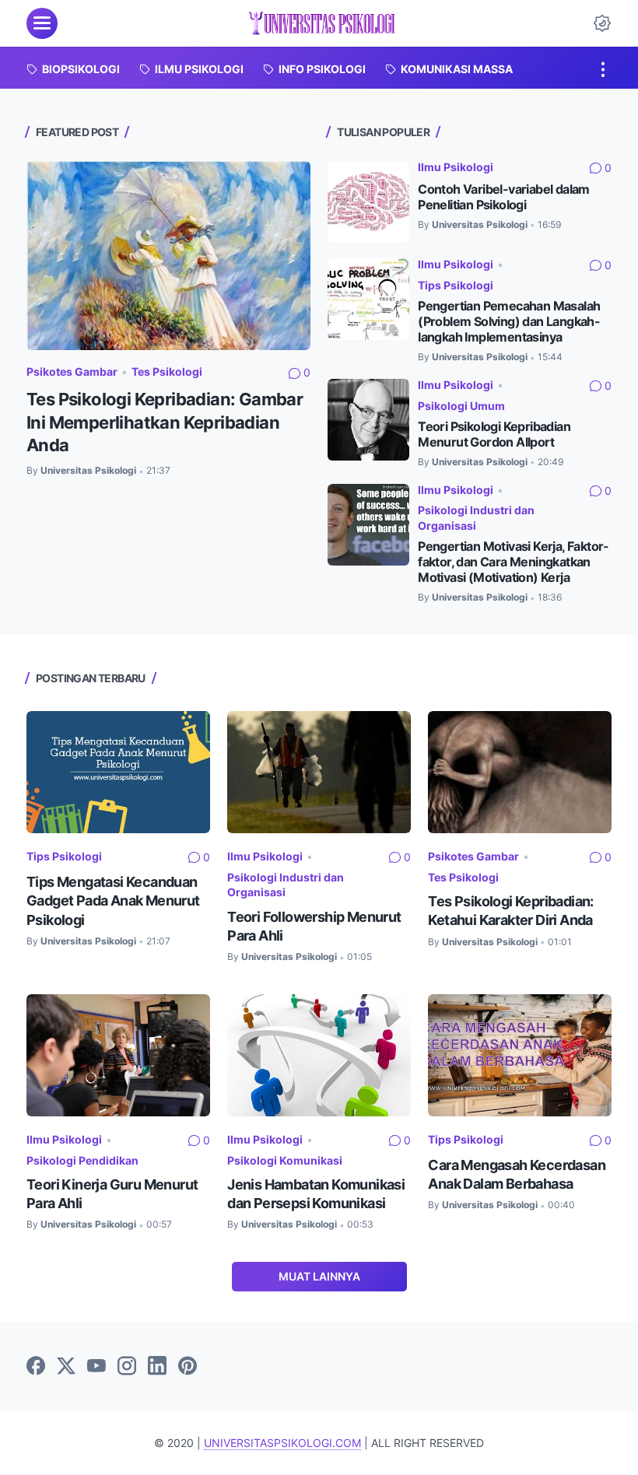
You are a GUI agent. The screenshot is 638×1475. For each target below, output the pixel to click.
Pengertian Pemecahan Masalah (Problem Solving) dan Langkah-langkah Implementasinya (509, 322)
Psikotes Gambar (71, 371)
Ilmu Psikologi (455, 166)
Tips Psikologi (455, 285)
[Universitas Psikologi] (321, 23)
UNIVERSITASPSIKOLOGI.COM (282, 1442)
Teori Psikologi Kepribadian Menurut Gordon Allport (494, 434)
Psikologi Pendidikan (82, 1160)
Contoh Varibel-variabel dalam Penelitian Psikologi (504, 197)
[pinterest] (187, 1367)
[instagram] (126, 1367)
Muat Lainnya (319, 1276)
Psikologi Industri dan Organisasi (476, 517)
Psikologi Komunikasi (284, 1160)
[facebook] (35, 1367)
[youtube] (96, 1367)
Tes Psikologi (166, 371)
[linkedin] (157, 1367)
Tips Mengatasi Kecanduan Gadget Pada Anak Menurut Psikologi (113, 900)
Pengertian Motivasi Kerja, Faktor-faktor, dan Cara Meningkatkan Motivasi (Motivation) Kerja (513, 562)
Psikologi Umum (461, 405)
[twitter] (66, 1367)
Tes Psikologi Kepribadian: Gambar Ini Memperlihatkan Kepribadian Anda (164, 422)
